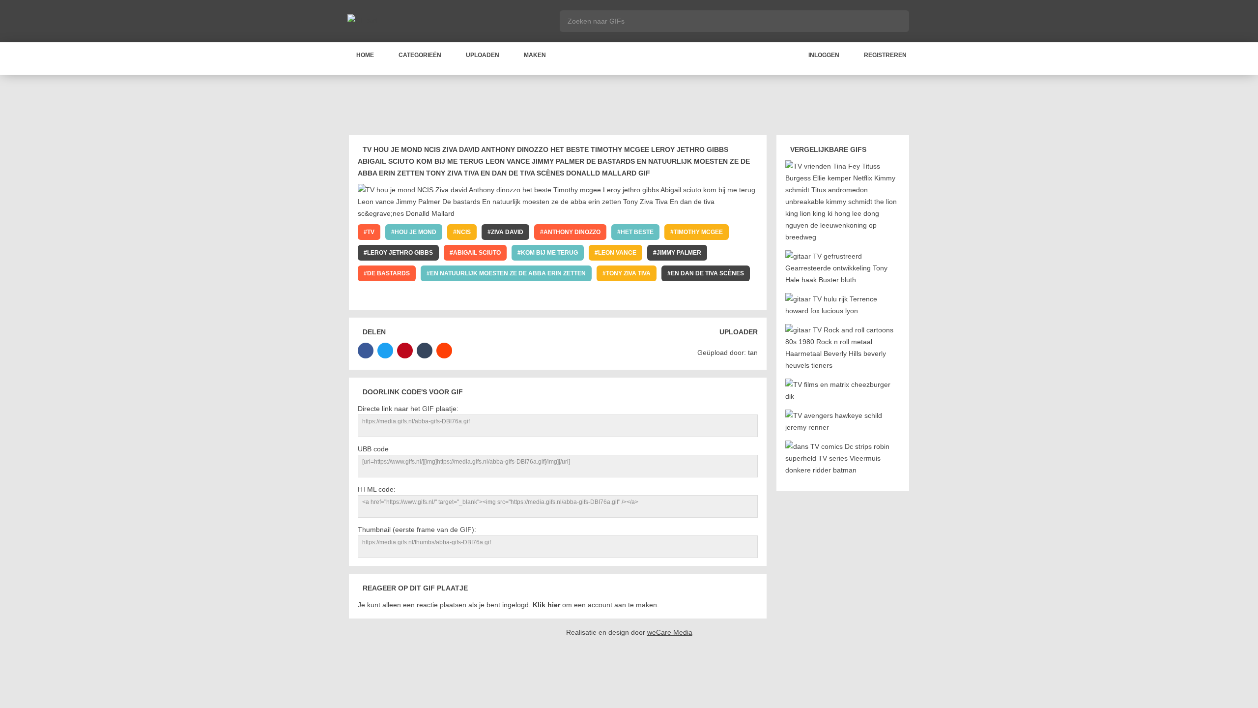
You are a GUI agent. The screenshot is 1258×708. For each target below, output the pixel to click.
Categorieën (420, 55)
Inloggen (823, 55)
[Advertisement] (629, 107)
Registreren (885, 55)
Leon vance (617, 252)
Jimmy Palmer (679, 252)
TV (370, 232)
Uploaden (482, 55)
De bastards (388, 273)
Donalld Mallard (397, 294)
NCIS (464, 232)
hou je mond (415, 232)
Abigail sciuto (477, 252)
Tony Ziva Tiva (628, 273)
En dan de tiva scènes (707, 273)
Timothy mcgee (698, 232)
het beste (637, 232)
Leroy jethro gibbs (400, 252)
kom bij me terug (549, 252)
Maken (535, 55)
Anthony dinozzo (571, 232)
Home (365, 55)
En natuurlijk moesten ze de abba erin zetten (508, 273)
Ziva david (507, 232)
